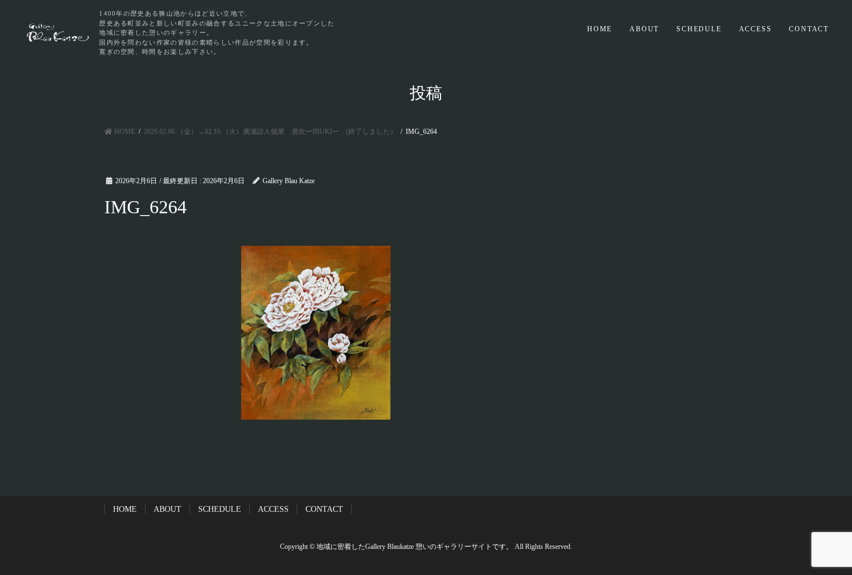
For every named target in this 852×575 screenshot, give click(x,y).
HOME (599, 29)
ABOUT (644, 29)
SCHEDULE (698, 29)
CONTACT (809, 29)
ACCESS (755, 29)
